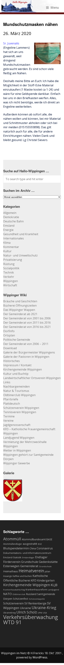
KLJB (54, 585)
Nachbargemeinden (16, 386)
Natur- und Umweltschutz (20, 255)
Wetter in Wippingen (17, 450)
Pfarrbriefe (10, 399)
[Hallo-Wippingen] (30, 10)
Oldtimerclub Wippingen (19, 395)
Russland (31, 594)
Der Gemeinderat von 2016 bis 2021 (27, 327)
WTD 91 (12, 622)
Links (6, 382)
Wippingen (10, 281)
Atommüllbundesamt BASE (37, 539)
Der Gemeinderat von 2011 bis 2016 (27, 323)
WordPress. (40, 657)
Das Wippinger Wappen (19, 310)
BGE (40, 544)
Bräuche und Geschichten (20, 301)
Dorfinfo (9, 331)
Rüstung (9, 264)
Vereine (8, 421)
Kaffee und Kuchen (22, 576)
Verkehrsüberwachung (30, 617)
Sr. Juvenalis (11, 43)
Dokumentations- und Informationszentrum (27, 553)
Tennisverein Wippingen (19, 412)
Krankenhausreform (36, 589)
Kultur (7, 251)
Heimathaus (10, 571)
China (33, 548)
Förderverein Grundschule (20, 562)
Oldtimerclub (18, 594)
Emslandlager (28, 557)
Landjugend (53, 589)
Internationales (13, 238)
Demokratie (11, 217)
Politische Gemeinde (16, 340)
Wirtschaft (10, 285)
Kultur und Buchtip (15, 374)
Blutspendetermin (16, 548)
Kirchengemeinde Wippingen (22, 369)
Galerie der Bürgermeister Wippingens (29, 352)
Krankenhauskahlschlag (14, 589)
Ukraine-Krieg (44, 607)
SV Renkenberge (35, 603)
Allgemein (9, 213)
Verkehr (8, 277)
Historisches (11, 361)
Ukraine (25, 608)
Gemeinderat (29, 566)
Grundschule (45, 566)
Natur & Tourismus (16, 391)
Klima (6, 243)
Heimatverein (31, 571)
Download (10, 348)
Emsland (8, 226)
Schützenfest (20, 598)
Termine (9, 416)
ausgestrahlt (30, 543)
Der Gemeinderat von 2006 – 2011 (25, 344)
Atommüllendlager (12, 543)
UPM (40, 612)
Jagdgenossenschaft (16, 425)
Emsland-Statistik (12, 557)
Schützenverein (13, 603)
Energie (8, 230)
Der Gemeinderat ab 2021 (20, 314)
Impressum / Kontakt (17, 365)
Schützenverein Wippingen (21, 408)
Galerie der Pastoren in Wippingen (26, 357)
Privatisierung (12, 260)
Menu (54, 7)
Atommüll (12, 538)
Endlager (41, 557)
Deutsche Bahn (13, 221)
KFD (33, 580)
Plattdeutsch (11, 404)
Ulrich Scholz (26, 612)
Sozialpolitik (11, 268)
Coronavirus (45, 548)
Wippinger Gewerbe (16, 463)
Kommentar (11, 247)
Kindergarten (46, 580)
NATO (7, 594)
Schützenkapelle (37, 599)
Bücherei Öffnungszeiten (20, 305)
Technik (8, 272)
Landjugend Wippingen (18, 438)
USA (45, 612)
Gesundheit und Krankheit (20, 234)
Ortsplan (9, 335)
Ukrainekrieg (9, 612)
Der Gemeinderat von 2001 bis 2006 (27, 318)
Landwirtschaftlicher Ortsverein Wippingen (32, 378)
